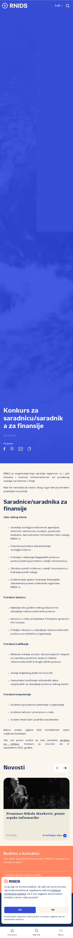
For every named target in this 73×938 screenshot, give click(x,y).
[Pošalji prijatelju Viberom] (11, 449)
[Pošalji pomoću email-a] (20, 449)
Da (20, 910)
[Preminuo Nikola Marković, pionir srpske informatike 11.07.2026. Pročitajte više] (36, 793)
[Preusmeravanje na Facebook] (4, 449)
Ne (53, 910)
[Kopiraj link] (29, 449)
